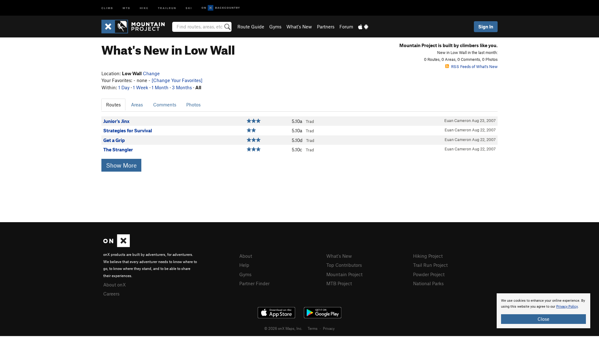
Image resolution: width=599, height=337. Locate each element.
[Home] (136, 26)
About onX (114, 284)
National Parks (428, 283)
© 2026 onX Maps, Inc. (283, 328)
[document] (543, 311)
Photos (193, 104)
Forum (346, 26)
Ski (189, 8)
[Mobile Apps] (363, 26)
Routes (113, 104)
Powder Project (429, 274)
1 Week (140, 87)
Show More (121, 165)
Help (244, 265)
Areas (137, 104)
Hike (144, 8)
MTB (126, 8)
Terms (313, 328)
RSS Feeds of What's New (474, 66)
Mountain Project (344, 274)
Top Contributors (344, 265)
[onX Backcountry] (221, 8)
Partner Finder (254, 283)
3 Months (182, 87)
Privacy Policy (567, 307)
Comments (164, 104)
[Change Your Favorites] (177, 80)
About (245, 256)
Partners (325, 26)
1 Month (160, 87)
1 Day (123, 87)
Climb (107, 8)
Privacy (329, 328)
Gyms (275, 26)
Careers (111, 293)
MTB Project (339, 283)
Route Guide (250, 26)
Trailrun (167, 8)
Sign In (485, 26)
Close (543, 319)
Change (151, 73)
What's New (299, 26)
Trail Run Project (430, 265)
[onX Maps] (116, 245)
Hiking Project (428, 256)
